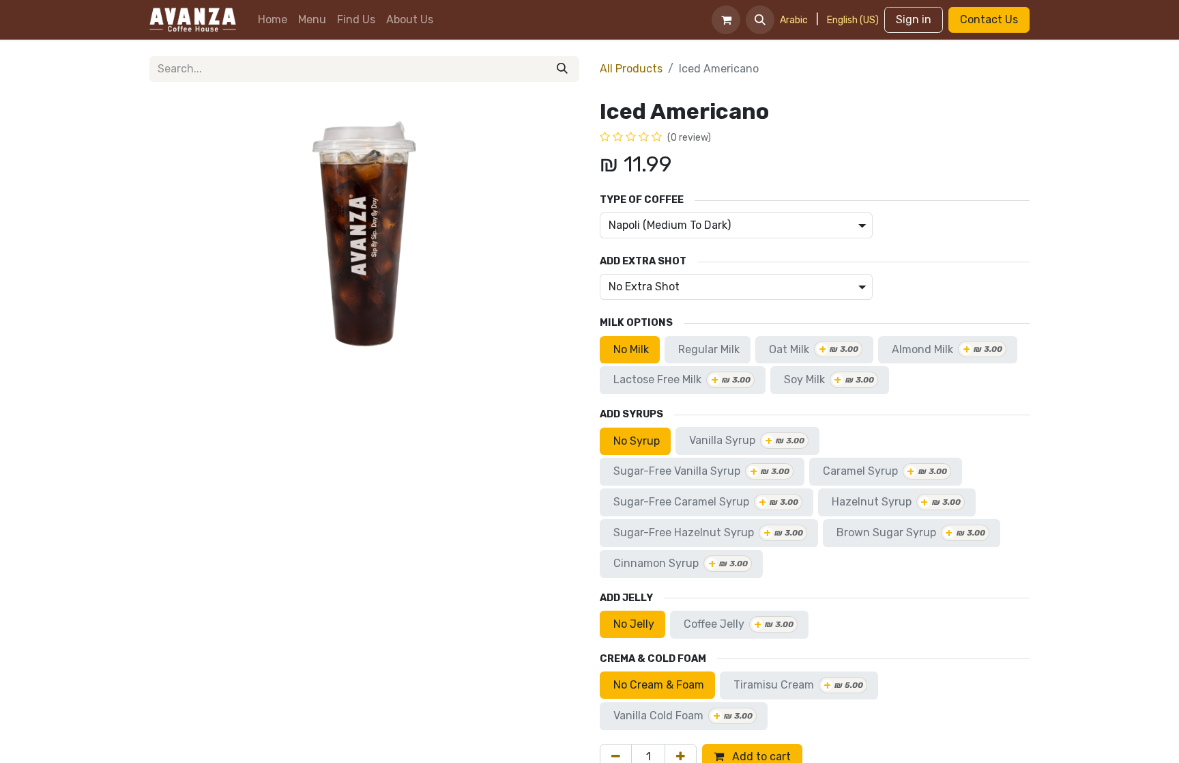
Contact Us (989, 19)
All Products (631, 68)
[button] (760, 19)
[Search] (562, 69)
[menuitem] (272, 20)
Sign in (913, 19)
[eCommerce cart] (726, 19)
